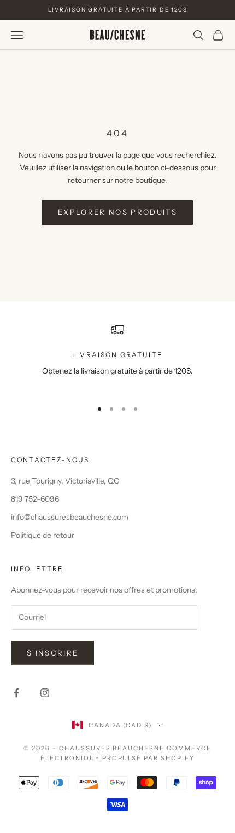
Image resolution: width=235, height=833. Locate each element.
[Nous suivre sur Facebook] (16, 692)
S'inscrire (52, 652)
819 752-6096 (35, 499)
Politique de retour (42, 535)
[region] (117, 356)
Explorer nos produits (117, 212)
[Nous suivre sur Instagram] (44, 692)
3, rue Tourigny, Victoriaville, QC (65, 481)
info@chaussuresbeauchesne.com (69, 517)
